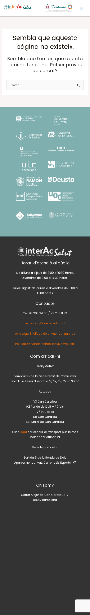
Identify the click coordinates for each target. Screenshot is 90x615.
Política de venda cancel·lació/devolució (45, 344)
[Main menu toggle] (81, 8)
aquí (24, 432)
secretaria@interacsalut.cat (45, 323)
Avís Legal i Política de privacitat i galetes (45, 334)
